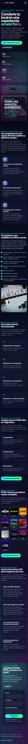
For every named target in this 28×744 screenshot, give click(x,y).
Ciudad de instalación (11, 707)
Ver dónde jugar (7, 47)
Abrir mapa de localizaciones (11, 555)
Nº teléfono (8, 700)
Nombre (7, 692)
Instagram (7, 686)
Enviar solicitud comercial (14, 716)
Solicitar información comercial (12, 42)
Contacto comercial (6, 740)
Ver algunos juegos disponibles (11, 478)
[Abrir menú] (25, 2)
